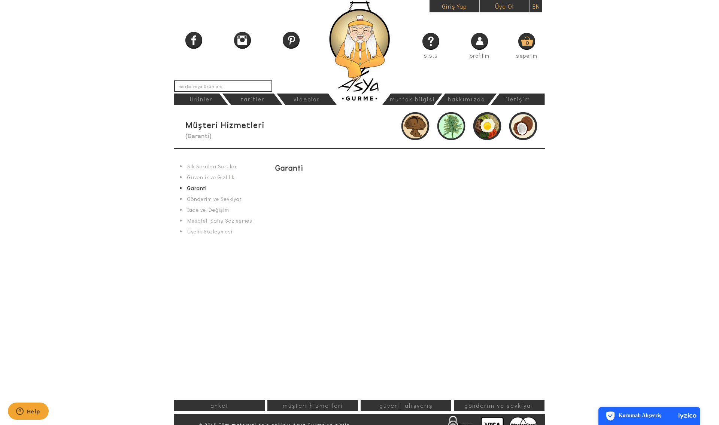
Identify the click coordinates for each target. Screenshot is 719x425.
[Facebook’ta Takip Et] (193, 40)
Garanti (197, 188)
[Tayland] (523, 126)
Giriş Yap (454, 6)
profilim (479, 55)
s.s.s (431, 55)
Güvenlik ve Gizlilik (210, 177)
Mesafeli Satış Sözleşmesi (220, 220)
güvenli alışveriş (406, 405)
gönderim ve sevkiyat (499, 405)
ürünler (201, 99)
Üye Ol (504, 6)
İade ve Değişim (208, 209)
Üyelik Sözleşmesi (210, 231)
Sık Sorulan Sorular (212, 166)
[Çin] (415, 126)
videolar (307, 99)
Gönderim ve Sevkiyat (214, 199)
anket (219, 405)
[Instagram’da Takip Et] (242, 40)
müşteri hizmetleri (313, 405)
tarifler (252, 99)
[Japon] (451, 126)
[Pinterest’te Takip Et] (291, 40)
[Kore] (487, 126)
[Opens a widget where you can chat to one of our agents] (28, 412)
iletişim (518, 99)
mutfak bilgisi (412, 99)
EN (536, 6)
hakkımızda (466, 99)
